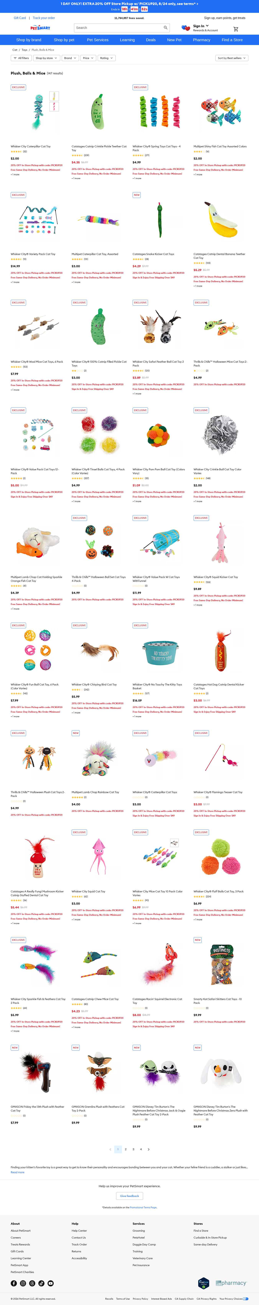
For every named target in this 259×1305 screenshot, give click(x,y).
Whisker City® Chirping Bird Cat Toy (94, 684)
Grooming (139, 1230)
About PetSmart (20, 1230)
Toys (24, 50)
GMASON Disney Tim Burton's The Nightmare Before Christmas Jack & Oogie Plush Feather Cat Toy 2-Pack (159, 1110)
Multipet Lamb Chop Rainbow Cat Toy (95, 792)
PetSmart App (19, 1265)
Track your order (44, 18)
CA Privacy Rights (206, 1298)
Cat (14, 50)
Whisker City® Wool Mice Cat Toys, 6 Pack (37, 361)
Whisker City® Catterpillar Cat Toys (155, 792)
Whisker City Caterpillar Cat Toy (31, 146)
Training (138, 1251)
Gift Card (20, 18)
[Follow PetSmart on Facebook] (14, 1283)
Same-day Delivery (205, 1244)
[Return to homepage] (40, 27)
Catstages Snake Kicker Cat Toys (153, 254)
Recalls (109, 1298)
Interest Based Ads (161, 1298)
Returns (76, 1251)
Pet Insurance (141, 1265)
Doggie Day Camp (144, 1244)
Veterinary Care (143, 1258)
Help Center (79, 1230)
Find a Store (201, 1230)
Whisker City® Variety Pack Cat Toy (33, 254)
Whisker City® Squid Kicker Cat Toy (216, 577)
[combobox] (122, 27)
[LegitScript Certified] (203, 1283)
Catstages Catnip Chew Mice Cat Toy (95, 999)
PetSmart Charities (22, 1272)
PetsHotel (139, 1237)
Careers (16, 1237)
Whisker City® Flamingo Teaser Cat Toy (218, 792)
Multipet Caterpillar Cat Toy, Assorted (95, 254)
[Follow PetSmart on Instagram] (23, 1283)
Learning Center (21, 1258)
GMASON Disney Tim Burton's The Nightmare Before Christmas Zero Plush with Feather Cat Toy (221, 1110)
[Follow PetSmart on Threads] (32, 1283)
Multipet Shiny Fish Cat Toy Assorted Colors (220, 146)
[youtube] (51, 1283)
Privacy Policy (140, 1298)
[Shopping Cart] (241, 29)
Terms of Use (123, 1298)
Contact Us (79, 1237)
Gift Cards (17, 1251)
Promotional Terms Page (143, 1207)
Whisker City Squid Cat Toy (88, 891)
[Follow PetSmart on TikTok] (41, 1283)
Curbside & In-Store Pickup (210, 1237)
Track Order (79, 1244)
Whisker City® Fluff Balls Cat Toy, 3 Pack (219, 891)
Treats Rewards (20, 1244)
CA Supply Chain (184, 1298)
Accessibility (79, 1258)
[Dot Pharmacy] (231, 1283)
